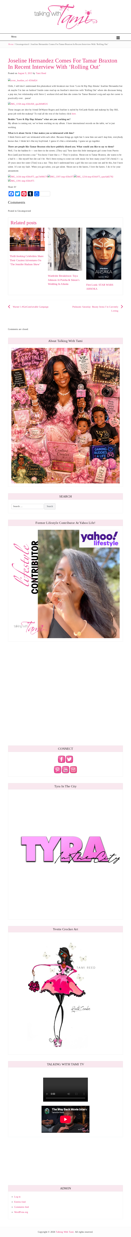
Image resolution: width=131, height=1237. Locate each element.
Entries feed (20, 1202)
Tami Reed (41, 73)
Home (11, 44)
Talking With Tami (65, 1232)
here (74, 114)
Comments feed (21, 1207)
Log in (17, 1197)
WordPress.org (21, 1212)
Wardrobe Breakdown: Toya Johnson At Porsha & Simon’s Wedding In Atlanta (63, 279)
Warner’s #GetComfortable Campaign (30, 307)
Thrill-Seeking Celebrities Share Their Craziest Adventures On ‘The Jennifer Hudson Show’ (26, 260)
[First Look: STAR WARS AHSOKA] (103, 253)
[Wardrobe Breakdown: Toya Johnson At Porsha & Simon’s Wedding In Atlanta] (65, 249)
